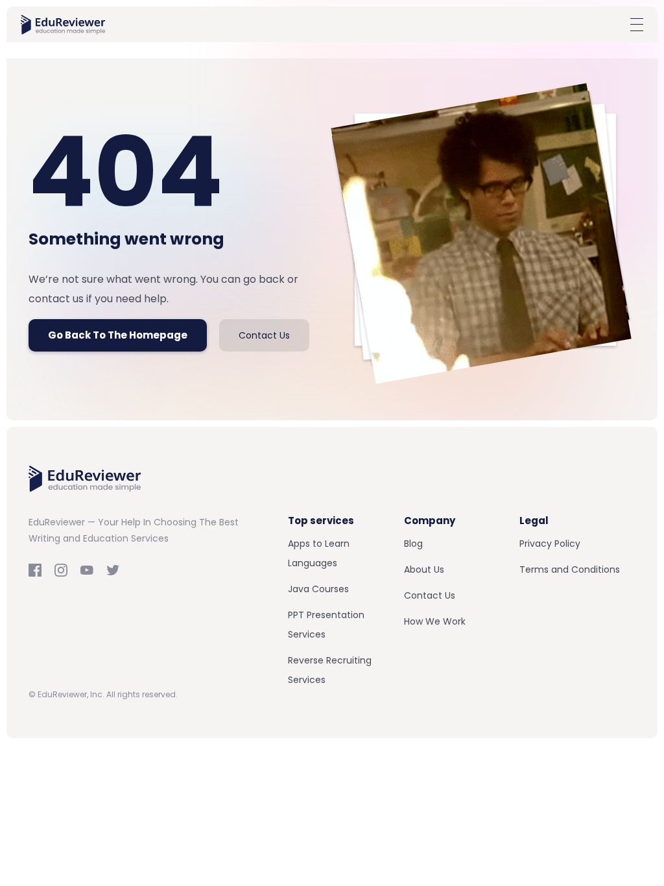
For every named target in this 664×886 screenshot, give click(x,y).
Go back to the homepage (117, 335)
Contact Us (264, 335)
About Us (424, 569)
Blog (413, 543)
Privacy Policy (549, 543)
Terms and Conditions (569, 569)
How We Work (435, 621)
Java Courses (318, 588)
